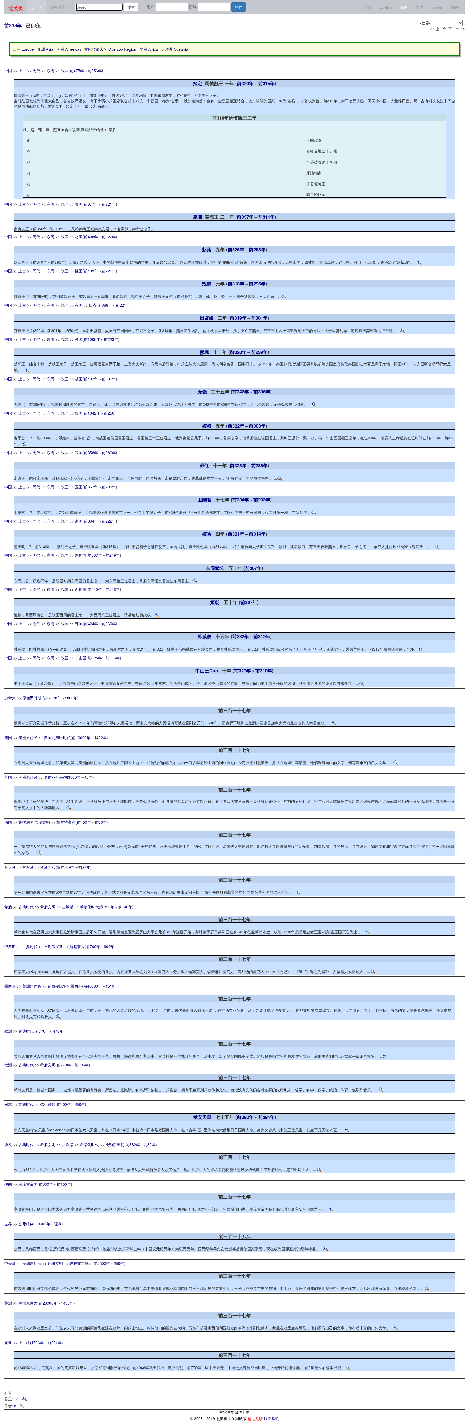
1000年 (71, 698)
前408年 (91, 236)
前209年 (109, 486)
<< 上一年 (438, 28)
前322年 (236, 425)
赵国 (79, 236)
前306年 (109, 378)
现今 (58, 1223)
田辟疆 (207, 317)
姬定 (197, 83)
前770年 (42, 1031)
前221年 (109, 204)
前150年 (64, 1184)
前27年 (84, 867)
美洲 (8, 1303)
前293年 (261, 499)
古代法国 (26, 822)
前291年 (266, 1117)
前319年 (238, 317)
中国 (8, 70)
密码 (193, 6)
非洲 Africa (149, 49)
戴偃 (204, 465)
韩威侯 (204, 636)
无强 (202, 391)
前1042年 (92, 413)
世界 (8, 1223)
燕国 (79, 521)
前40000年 (92, 986)
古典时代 (26, 906)
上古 (22, 70)
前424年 (91, 623)
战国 (64, 70)
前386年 (105, 305)
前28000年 (48, 1303)
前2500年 (102, 1263)
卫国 (79, 486)
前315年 (266, 83)
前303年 (257, 425)
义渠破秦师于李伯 (321, 162)
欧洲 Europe (23, 49)
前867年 (91, 486)
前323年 (107, 906)
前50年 (101, 822)
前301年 (259, 317)
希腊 (8, 906)
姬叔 (206, 425)
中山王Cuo (206, 670)
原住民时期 (31, 698)
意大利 (10, 867)
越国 (79, 378)
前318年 (13, 25)
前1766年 (35, 1342)
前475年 (77, 70)
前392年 (245, 1117)
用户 (150, 6)
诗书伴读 (57, 7)
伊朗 (8, 1184)
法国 (8, 822)
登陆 (238, 7)
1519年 (112, 986)
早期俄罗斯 (53, 946)
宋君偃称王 (315, 183)
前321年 (236, 533)
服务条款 (271, 1418)
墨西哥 (10, 986)
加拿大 (10, 698)
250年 (80, 1104)
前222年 (109, 236)
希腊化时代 (89, 906)
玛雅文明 (55, 1263)
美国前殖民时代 (57, 737)
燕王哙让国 (315, 194)
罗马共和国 (49, 867)
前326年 (236, 249)
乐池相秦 (314, 173)
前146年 (125, 906)
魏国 (79, 270)
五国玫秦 (314, 140)
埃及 (8, 1144)
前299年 (259, 352)
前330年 (46, 1184)
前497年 (91, 378)
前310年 (263, 670)
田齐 (93, 305)
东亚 (8, 1342)
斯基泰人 (77, 946)
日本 (8, 1104)
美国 (8, 737)
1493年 (67, 1303)
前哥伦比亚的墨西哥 (65, 986)
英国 (8, 777)
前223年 (111, 339)
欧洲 (8, 1031)
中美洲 (10, 1263)
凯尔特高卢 (65, 822)
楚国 (79, 339)
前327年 (242, 670)
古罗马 (28, 867)
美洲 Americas (68, 49)
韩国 (79, 623)
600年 (109, 946)
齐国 (79, 305)
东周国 (80, 555)
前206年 (82, 1064)
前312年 (261, 636)
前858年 (91, 452)
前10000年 (81, 737)
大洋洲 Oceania (174, 49)
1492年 (100, 737)
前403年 (91, 270)
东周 (50, 70)
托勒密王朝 (114, 1144)
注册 (367, 7)
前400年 (64, 1104)
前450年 (84, 822)
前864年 (91, 521)
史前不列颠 (53, 777)
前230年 (109, 623)
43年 (88, 777)
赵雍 (206, 249)
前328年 (238, 352)
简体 (404, 7)
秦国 (79, 204)
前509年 (68, 867)
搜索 (131, 7)
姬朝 (215, 602)
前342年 (240, 391)
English (385, 7)
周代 (36, 70)
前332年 (240, 636)
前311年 (266, 217)
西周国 (80, 589)
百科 (35, 7)
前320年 (245, 83)
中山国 (80, 657)
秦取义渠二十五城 (321, 151)
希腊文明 (42, 822)
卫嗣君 (204, 499)
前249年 (113, 555)
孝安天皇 (202, 1117)
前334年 (240, 499)
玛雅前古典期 (80, 1263)
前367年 (95, 555)
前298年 (257, 249)
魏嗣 (206, 283)
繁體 (419, 7)
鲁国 (79, 413)
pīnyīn (437, 7)
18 (18, 1398)
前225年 (109, 270)
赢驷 (197, 217)
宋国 (79, 452)
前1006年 (92, 339)
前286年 (109, 452)
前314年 (257, 533)
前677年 (91, 204)
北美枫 (15, 7)
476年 (58, 1031)
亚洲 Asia (45, 49)
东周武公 (215, 568)
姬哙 (206, 533)
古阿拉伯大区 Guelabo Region (110, 49)
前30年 (150, 1144)
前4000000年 (38, 1223)
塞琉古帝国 (27, 1184)
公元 (22, 1223)
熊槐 (204, 352)
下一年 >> (456, 28)
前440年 (95, 589)
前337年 (245, 217)
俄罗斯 (10, 946)
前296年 (257, 283)
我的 (454, 7)
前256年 (95, 70)
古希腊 (67, 906)
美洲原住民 (27, 737)
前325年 (95, 657)
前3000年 (72, 777)
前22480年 (52, 698)
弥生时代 (47, 1104)
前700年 (93, 946)
